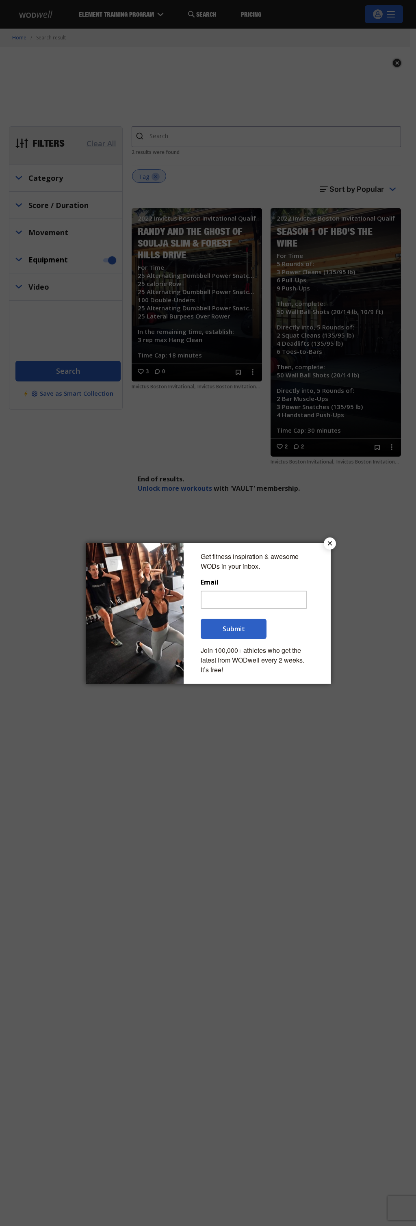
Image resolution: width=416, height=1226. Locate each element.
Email (210, 582)
